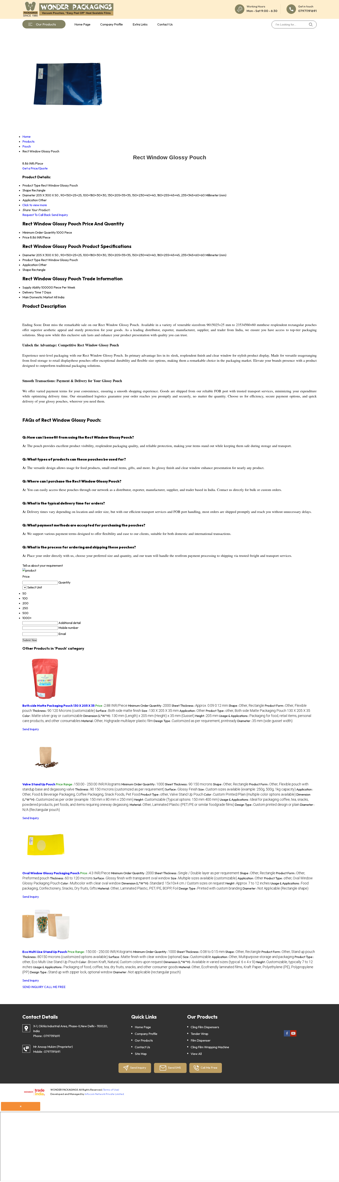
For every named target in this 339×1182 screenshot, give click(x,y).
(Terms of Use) (110, 1089)
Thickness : (63, 711)
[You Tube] (293, 1035)
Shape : (246, 706)
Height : (206, 716)
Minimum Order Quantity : (149, 706)
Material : (117, 721)
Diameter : (265, 721)
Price (25, 237)
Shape (26, 270)
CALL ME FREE (55, 987)
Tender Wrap (199, 1034)
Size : (160, 711)
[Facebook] (287, 1035)
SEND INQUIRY (33, 987)
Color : (52, 716)
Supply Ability (31, 287)
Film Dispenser (201, 1040)
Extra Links (140, 24)
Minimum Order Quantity (39, 232)
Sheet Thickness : (199, 706)
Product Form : (288, 952)
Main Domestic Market (37, 297)
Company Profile (111, 24)
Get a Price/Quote (35, 168)
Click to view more (34, 205)
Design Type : (195, 721)
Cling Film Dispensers (205, 1027)
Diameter (29, 255)
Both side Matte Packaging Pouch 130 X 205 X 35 (58, 706)
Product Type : (258, 711)
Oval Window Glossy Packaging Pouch (50, 873)
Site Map (141, 1054)
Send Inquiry (59, 215)
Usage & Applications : (105, 967)
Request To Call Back (36, 215)
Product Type (31, 260)
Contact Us (165, 24)
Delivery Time (31, 292)
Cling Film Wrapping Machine (210, 1047)
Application (30, 265)
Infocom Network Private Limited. (104, 1093)
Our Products (46, 24)
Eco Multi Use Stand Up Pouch (44, 952)
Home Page (82, 24)
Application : (192, 711)
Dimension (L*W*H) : (138, 716)
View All (196, 1054)
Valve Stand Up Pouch (38, 784)
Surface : (118, 711)
